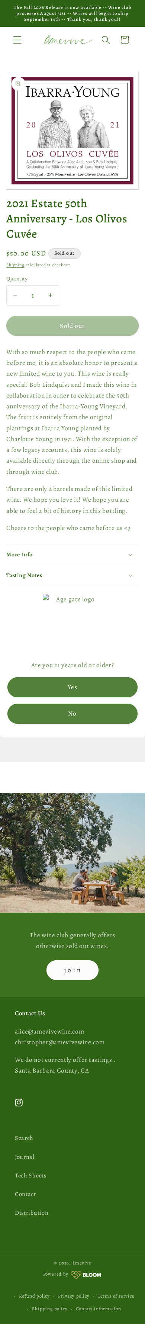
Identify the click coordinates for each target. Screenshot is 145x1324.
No (72, 713)
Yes (72, 686)
